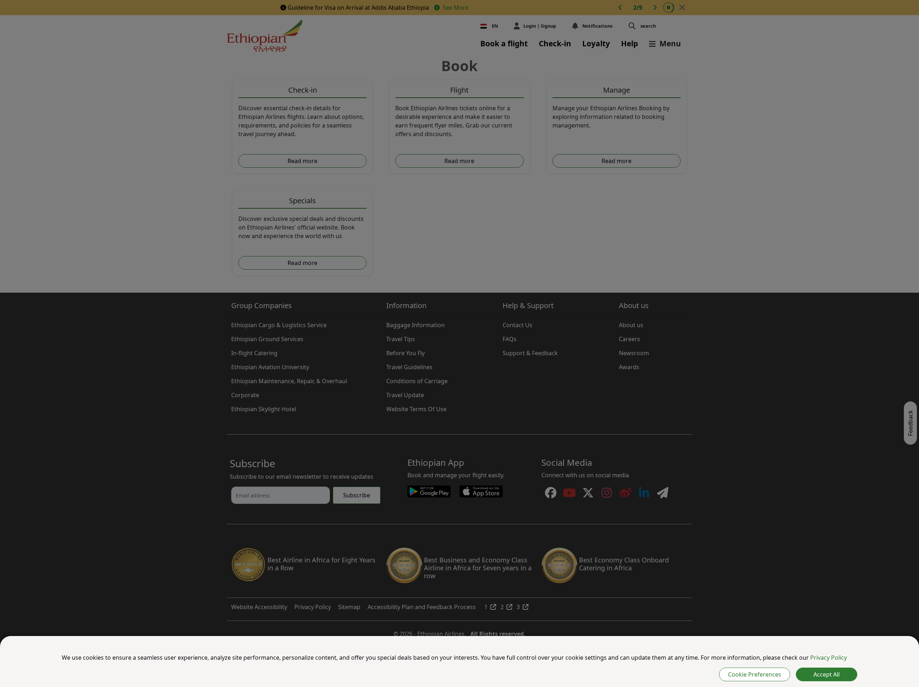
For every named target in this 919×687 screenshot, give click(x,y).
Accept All (826, 674)
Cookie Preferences (754, 674)
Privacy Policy (828, 658)
